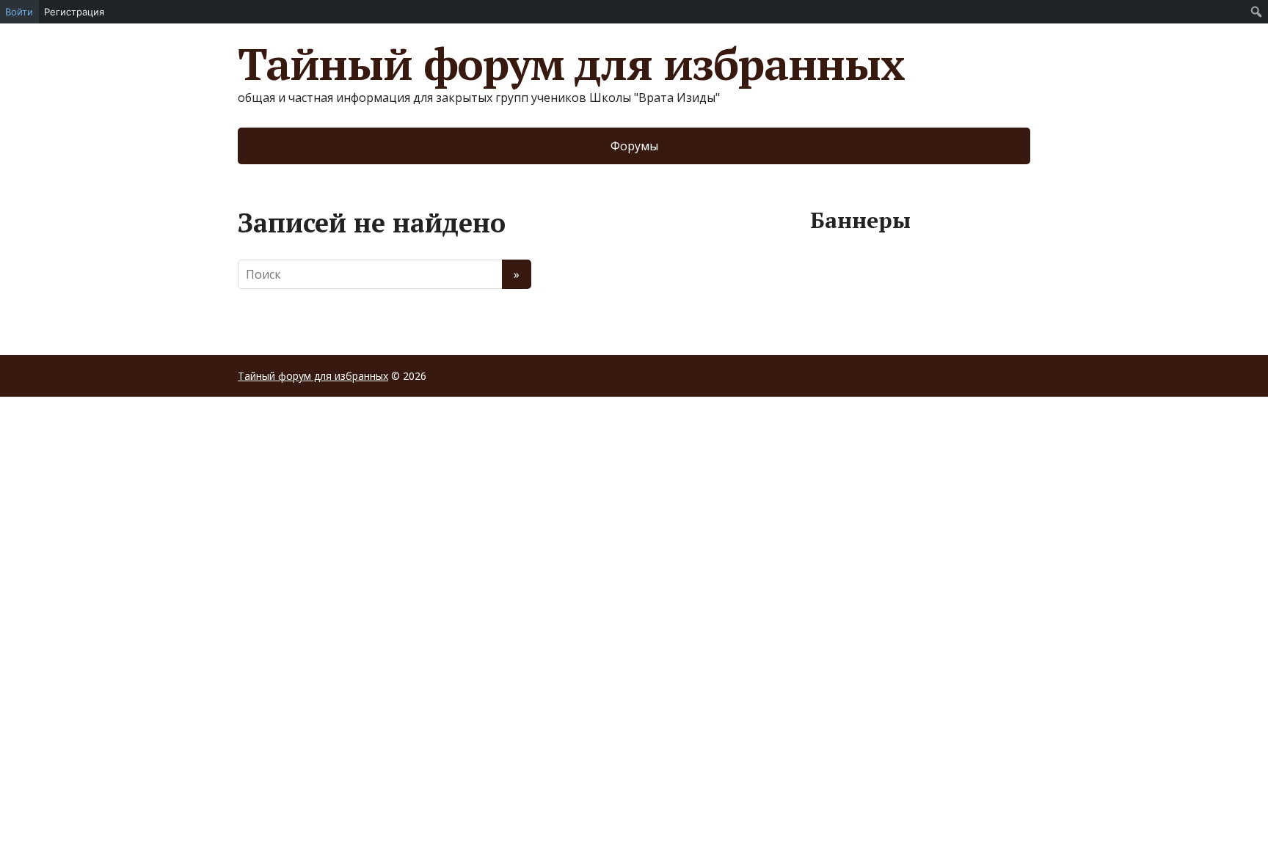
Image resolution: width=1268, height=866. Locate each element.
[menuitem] (1256, 11)
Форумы (634, 146)
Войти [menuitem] (19, 12)
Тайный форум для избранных (571, 63)
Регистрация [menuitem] (74, 12)
